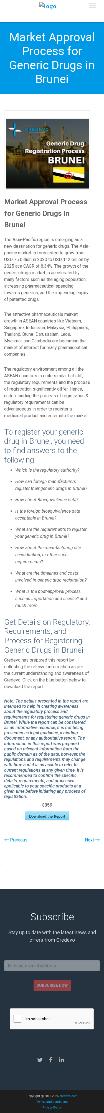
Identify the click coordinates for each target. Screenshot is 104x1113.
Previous (18, 840)
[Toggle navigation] (92, 5)
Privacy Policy (52, 1107)
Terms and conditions (52, 1102)
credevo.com (68, 1096)
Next (89, 840)
